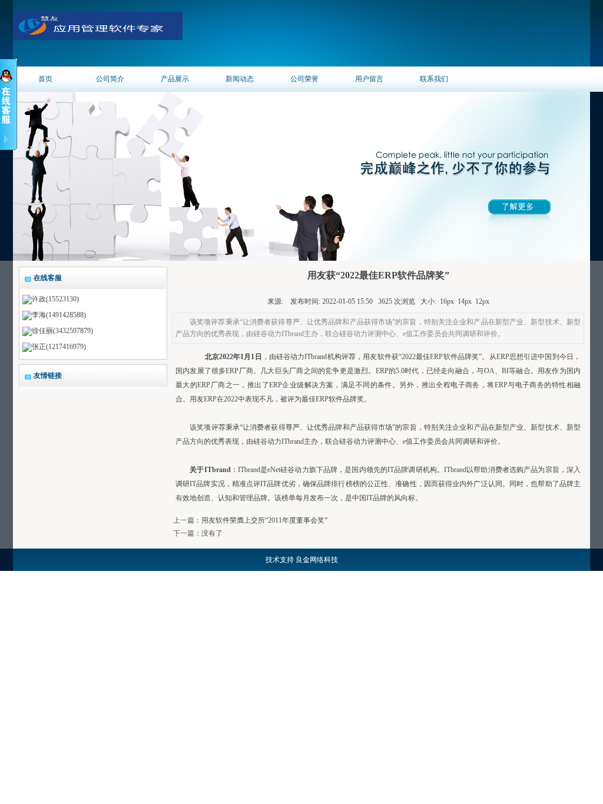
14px (465, 301)
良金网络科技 (317, 560)
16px (447, 301)
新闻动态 (240, 79)
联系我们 (434, 79)
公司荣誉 (304, 79)
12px (482, 301)
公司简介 (110, 79)
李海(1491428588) (59, 315)
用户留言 (369, 79)
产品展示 (175, 79)
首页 (45, 79)
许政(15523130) (55, 299)
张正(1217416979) (59, 347)
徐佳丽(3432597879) (62, 331)
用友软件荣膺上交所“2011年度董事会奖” (264, 520)
